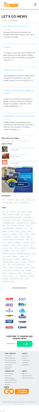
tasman (33, 267)
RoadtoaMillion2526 (8, 202)
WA (28, 140)
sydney (27, 267)
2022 (3, 211)
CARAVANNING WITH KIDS (9, 222)
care (4, 225)
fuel (32, 239)
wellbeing (5, 278)
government (17, 242)
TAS (20, 140)
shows (9, 264)
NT (8, 140)
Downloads (25, 362)
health (33, 242)
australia (12, 211)
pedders (22, 256)
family (33, 234)
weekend (31, 275)
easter (29, 231)
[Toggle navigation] (35, 4)
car (22, 214)
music (17, 250)
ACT (7, 211)
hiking (13, 245)
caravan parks (28, 217)
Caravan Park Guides (27, 378)
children (14, 225)
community (29, 225)
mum (12, 250)
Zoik (35, 402)
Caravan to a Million (27, 220)
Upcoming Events (27, 375)
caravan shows (16, 220)
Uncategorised (24, 202)
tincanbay (28, 270)
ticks (23, 270)
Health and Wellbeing (11, 380)
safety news (31, 262)
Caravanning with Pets (23, 222)
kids (32, 245)
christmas (21, 225)
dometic (17, 231)
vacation (5, 275)
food (27, 239)
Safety (16, 202)
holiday (19, 245)
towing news (12, 273)
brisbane (10, 214)
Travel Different (28, 273)
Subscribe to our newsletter (16, 343)
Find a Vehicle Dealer (10, 360)
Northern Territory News (24, 253)
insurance (25, 245)
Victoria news (23, 275)
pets (27, 256)
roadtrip (17, 262)
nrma (34, 253)
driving (24, 231)
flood (27, 236)
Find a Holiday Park (10, 358)
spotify (28, 264)
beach (23, 211)
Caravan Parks (26, 360)
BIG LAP (4, 214)
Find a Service (8, 364)
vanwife (11, 275)
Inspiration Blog (9, 373)
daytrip (5, 231)
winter (27, 278)
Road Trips (7, 384)
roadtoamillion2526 (8, 262)
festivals (15, 236)
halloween (26, 242)
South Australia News (19, 264)
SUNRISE (5, 267)
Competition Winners (8, 228)
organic (9, 256)
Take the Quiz (8, 356)
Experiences (8, 375)
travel (19, 273)
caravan (27, 214)
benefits (29, 211)
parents (15, 256)
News (22, 199)
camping (17, 214)
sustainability (19, 267)
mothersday (33, 248)
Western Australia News (16, 278)
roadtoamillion (25, 259)
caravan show (6, 220)
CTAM (4, 199)
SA (16, 140)
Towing (24, 358)
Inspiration (10, 199)
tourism (5, 273)
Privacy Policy (19, 404)
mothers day (24, 248)
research (16, 259)
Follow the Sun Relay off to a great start (13, 239)
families (27, 234)
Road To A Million (30, 199)
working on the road (8, 281)
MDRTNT (17, 199)
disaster (11, 231)
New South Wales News (9, 253)
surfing (11, 267)
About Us (24, 373)
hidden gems (6, 245)
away (18, 211)
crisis (26, 228)
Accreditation (25, 364)
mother (17, 248)
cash (8, 225)
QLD (12, 140)
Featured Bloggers (10, 378)
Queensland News (7, 259)
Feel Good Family (7, 236)
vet (16, 275)
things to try (16, 270)
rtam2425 (23, 262)
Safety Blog (25, 356)
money (11, 248)
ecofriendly (6, 234)
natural (23, 250)
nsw (4, 256)
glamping (9, 242)
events (21, 234)
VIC (24, 140)
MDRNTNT (5, 248)
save (4, 264)
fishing (22, 236)
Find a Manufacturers (10, 362)
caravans (33, 222)
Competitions (19, 228)
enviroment (14, 234)
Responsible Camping (11, 382)
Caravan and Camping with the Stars (12, 217)
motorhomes (6, 250)
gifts (4, 242)
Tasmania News (7, 270)
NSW (4, 140)
